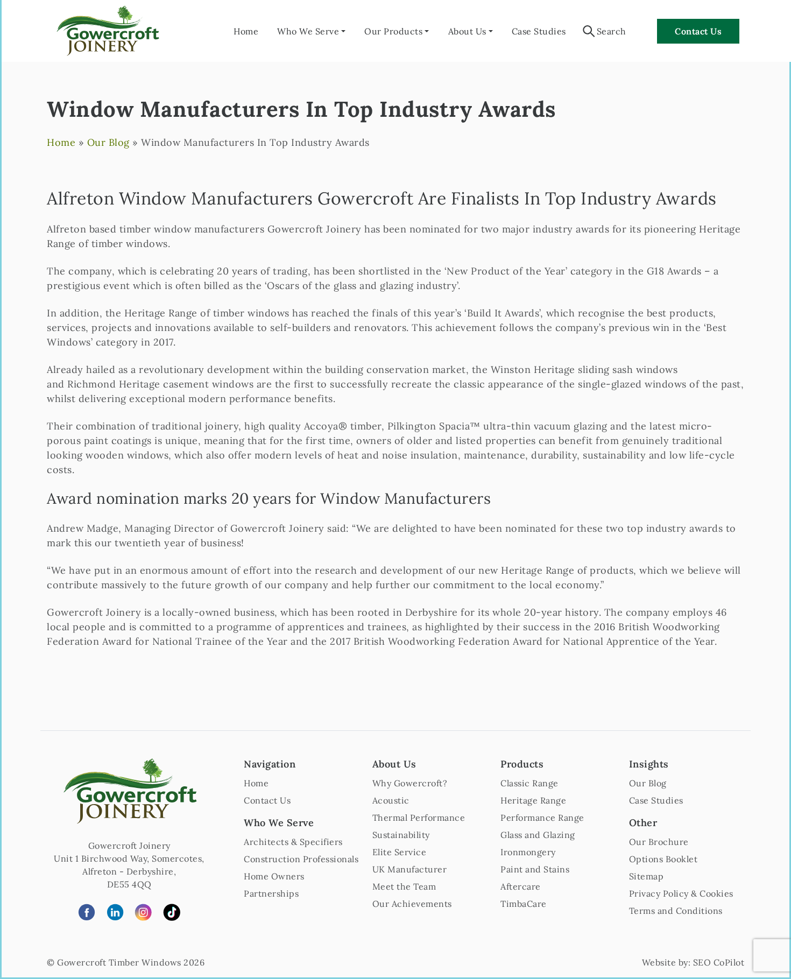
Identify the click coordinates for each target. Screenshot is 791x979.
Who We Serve (308, 31)
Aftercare (520, 886)
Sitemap (646, 876)
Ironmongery (528, 852)
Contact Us (698, 31)
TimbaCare (523, 903)
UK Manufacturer (409, 869)
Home (246, 31)
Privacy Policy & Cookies (681, 893)
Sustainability (401, 834)
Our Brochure (659, 841)
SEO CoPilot (719, 962)
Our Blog (108, 142)
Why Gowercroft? (410, 783)
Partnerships (271, 893)
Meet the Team (404, 886)
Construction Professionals (301, 859)
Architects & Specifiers (293, 841)
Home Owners (274, 876)
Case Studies (539, 31)
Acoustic (390, 800)
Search (611, 31)
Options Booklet (663, 859)
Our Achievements (412, 903)
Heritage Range (533, 800)
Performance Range (542, 817)
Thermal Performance (418, 817)
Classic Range (529, 783)
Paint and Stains (534, 869)
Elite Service (399, 852)
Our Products (393, 31)
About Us (467, 31)
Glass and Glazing (537, 834)
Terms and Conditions (676, 910)
